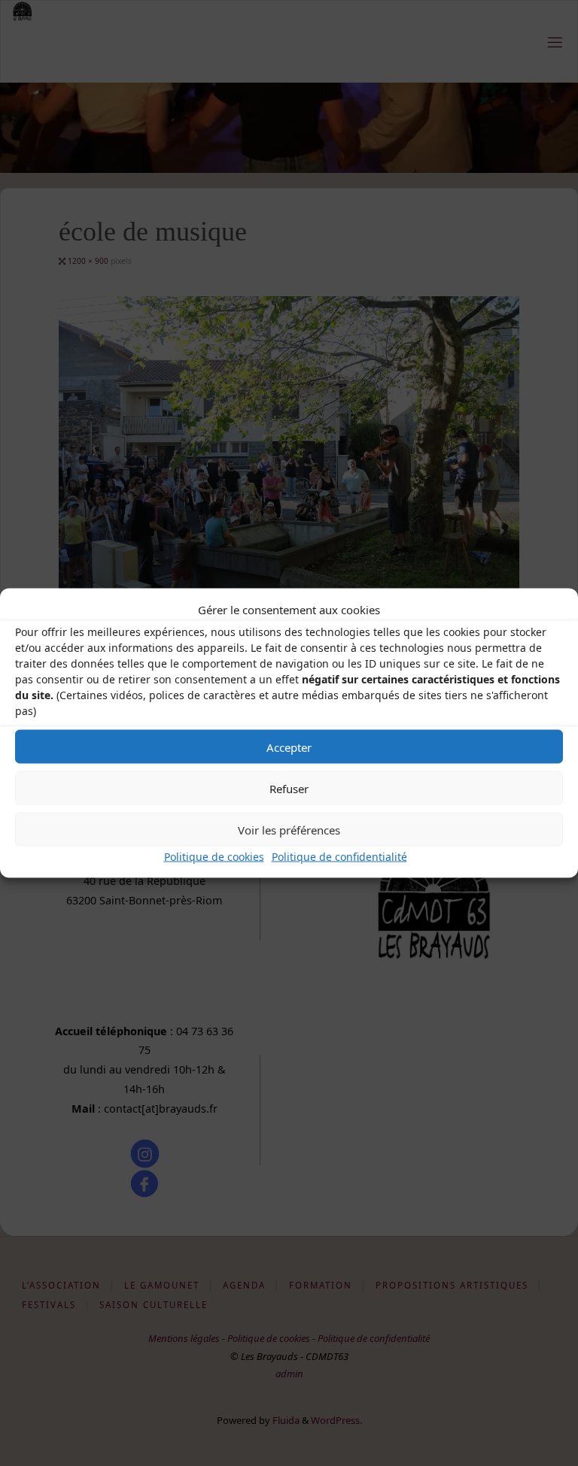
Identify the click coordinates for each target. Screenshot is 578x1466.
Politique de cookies (214, 857)
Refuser (289, 787)
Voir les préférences (289, 829)
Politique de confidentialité (339, 857)
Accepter (289, 746)
